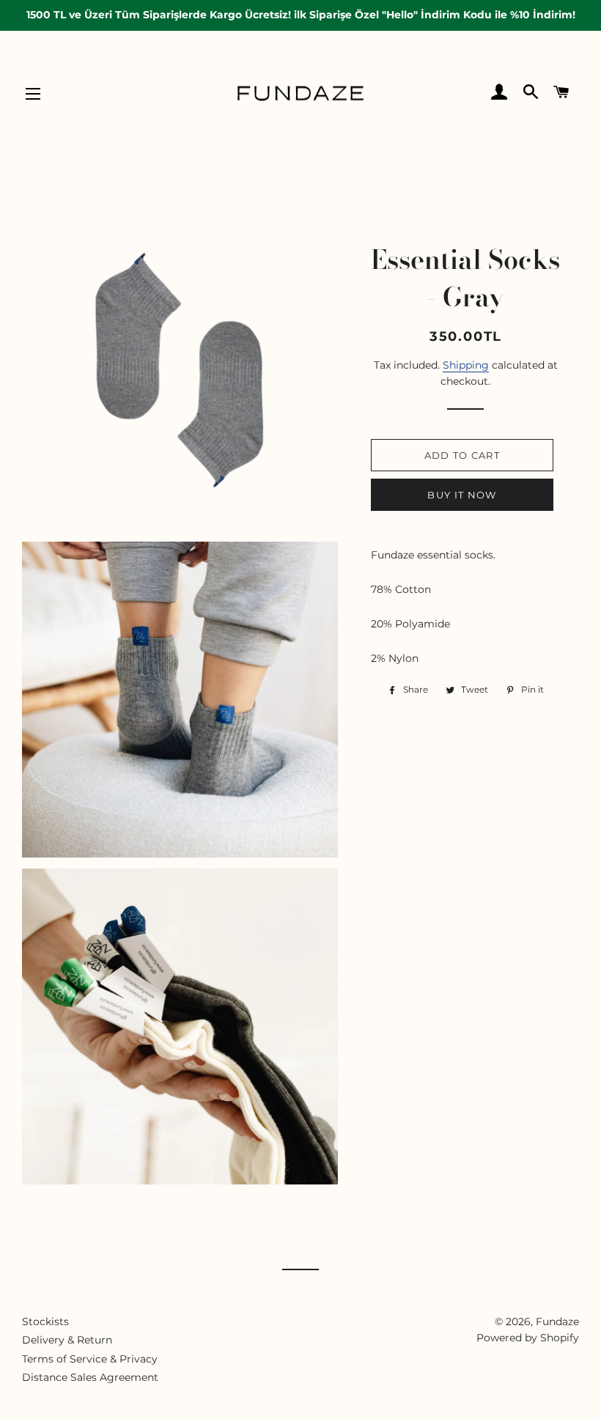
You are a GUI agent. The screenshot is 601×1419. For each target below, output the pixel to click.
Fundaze (557, 1321)
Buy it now (461, 495)
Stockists (45, 1321)
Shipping (466, 365)
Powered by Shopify (527, 1337)
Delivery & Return (67, 1339)
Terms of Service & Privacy (90, 1358)
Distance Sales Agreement (90, 1377)
